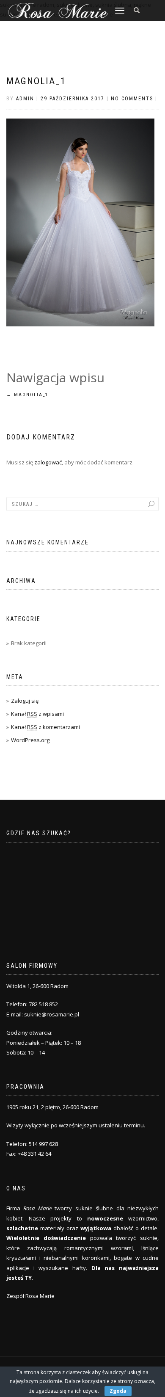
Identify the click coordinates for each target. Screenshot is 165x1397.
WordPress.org (30, 740)
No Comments (132, 99)
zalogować (48, 462)
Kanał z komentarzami (45, 727)
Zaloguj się (24, 700)
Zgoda (118, 1390)
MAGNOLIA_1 (36, 81)
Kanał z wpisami (37, 714)
